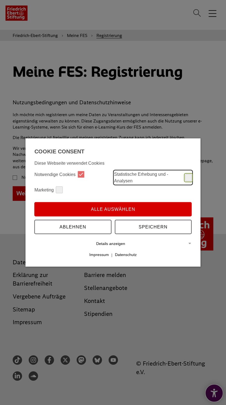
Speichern (153, 226)
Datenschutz (126, 254)
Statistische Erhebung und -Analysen (141, 177)
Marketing (44, 189)
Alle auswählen (113, 209)
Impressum (99, 254)
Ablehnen (73, 226)
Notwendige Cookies (55, 174)
